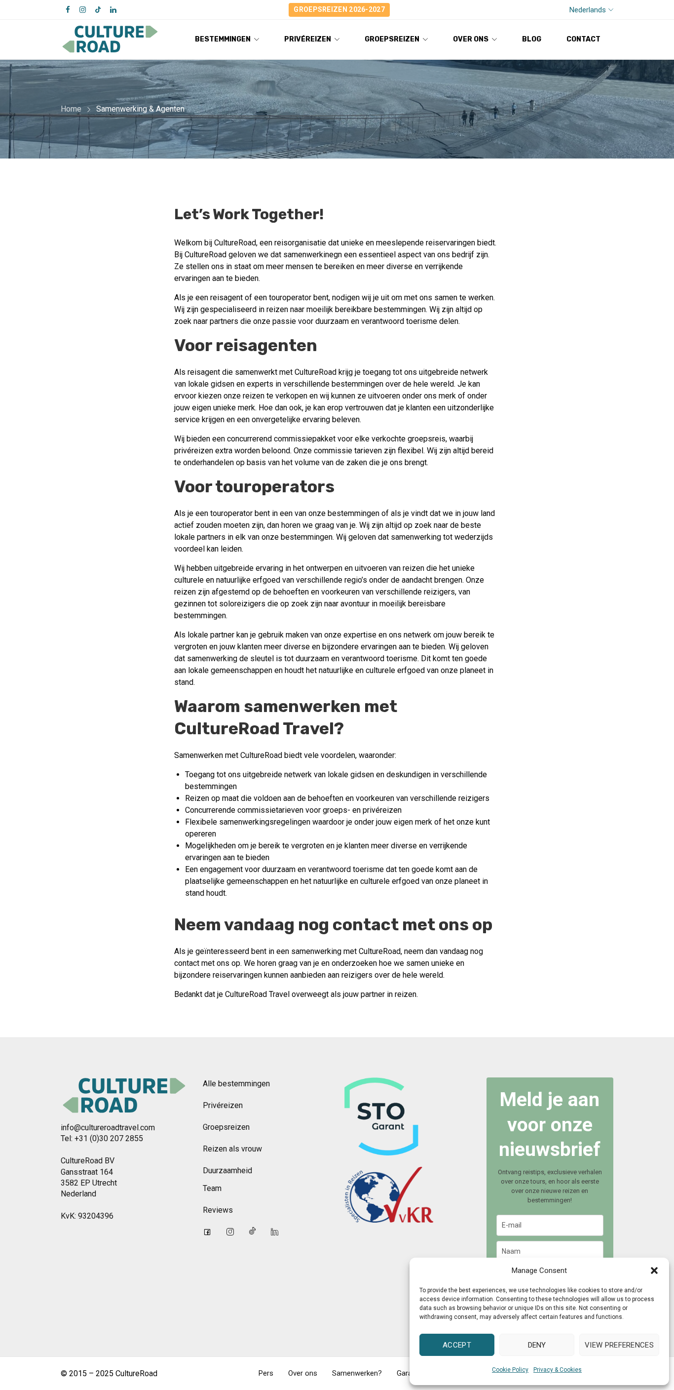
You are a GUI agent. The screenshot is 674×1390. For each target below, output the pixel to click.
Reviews (218, 1210)
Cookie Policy (510, 1369)
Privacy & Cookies (557, 1369)
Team (212, 1188)
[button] (654, 1270)
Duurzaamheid (227, 1170)
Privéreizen (223, 1105)
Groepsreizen (226, 1127)
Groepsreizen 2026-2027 (339, 9)
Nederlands (587, 9)
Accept (457, 1345)
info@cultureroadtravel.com (108, 1127)
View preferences (619, 1345)
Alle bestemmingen (236, 1083)
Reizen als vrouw (232, 1148)
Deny (537, 1345)
